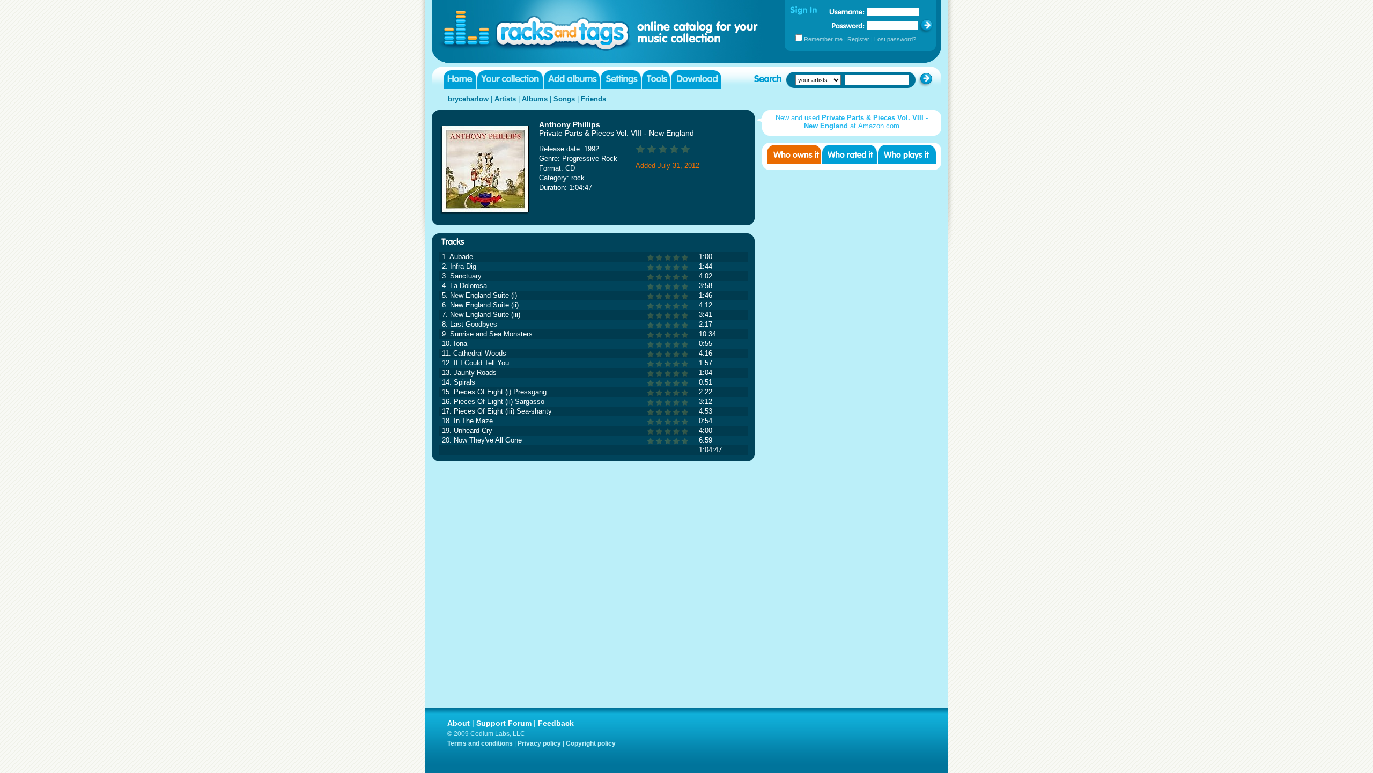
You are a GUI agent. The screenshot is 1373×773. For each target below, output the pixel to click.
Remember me (823, 39)
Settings (621, 79)
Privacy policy (539, 743)
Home (460, 79)
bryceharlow (468, 99)
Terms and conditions (480, 743)
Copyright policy (591, 743)
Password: (848, 25)
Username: (847, 11)
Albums (535, 99)
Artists (505, 99)
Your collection (510, 79)
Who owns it (794, 154)
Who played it (907, 154)
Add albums (572, 79)
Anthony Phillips (569, 124)
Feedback (556, 723)
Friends (593, 99)
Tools (656, 79)
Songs (564, 99)
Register (858, 39)
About (458, 723)
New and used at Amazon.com (852, 122)
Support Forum (504, 723)
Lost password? (895, 39)
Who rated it (849, 154)
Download (696, 79)
